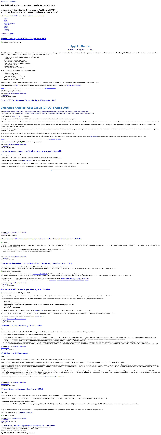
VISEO (17, 85)
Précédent (6, 421)
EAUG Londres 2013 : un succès (14, 353)
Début (2, 421)
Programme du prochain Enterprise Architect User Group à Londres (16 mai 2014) (36, 263)
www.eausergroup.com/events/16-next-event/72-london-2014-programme (68, 280)
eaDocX (6, 27)
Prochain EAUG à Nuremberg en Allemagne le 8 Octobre (25, 289)
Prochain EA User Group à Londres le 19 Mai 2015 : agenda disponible (31, 151)
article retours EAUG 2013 (40, 274)
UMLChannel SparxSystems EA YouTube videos (25, 15)
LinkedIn (41, 15)
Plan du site (4, 425)
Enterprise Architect (9, 23)
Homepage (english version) (36, 425)
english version (5, 15)
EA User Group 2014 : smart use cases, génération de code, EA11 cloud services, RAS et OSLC (41, 239)
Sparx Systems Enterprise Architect (16, 93)
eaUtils (6, 26)
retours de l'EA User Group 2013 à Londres (51, 376)
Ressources (7, 30)
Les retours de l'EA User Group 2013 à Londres (21, 325)
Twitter (10, 15)
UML (5, 20)
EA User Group (27, 160)
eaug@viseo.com (94, 136)
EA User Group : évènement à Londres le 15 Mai (22, 389)
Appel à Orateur (18, 116)
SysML (6, 21)
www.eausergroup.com (37, 316)
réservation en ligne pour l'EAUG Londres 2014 (75, 278)
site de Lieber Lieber (38, 310)
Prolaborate (7, 24)
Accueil (6, 18)
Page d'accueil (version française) (17, 425)
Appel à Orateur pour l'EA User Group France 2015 (23, 38)
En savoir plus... (5, 95)
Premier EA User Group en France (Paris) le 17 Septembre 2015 (28, 100)
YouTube (52, 425)
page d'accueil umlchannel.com (9, 1)
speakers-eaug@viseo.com (74, 85)
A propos (6, 29)
